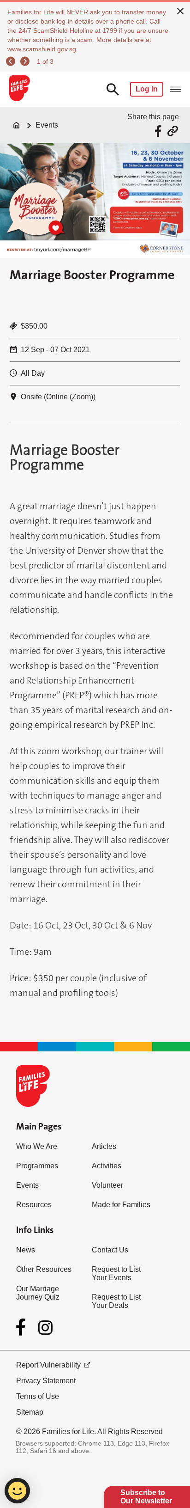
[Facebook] (22, 1327)
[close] (180, 10)
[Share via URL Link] (172, 131)
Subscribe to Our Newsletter (146, 1497)
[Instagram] (45, 1327)
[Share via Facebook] (159, 131)
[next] (26, 61)
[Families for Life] (19, 89)
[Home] (16, 125)
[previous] (12, 61)
